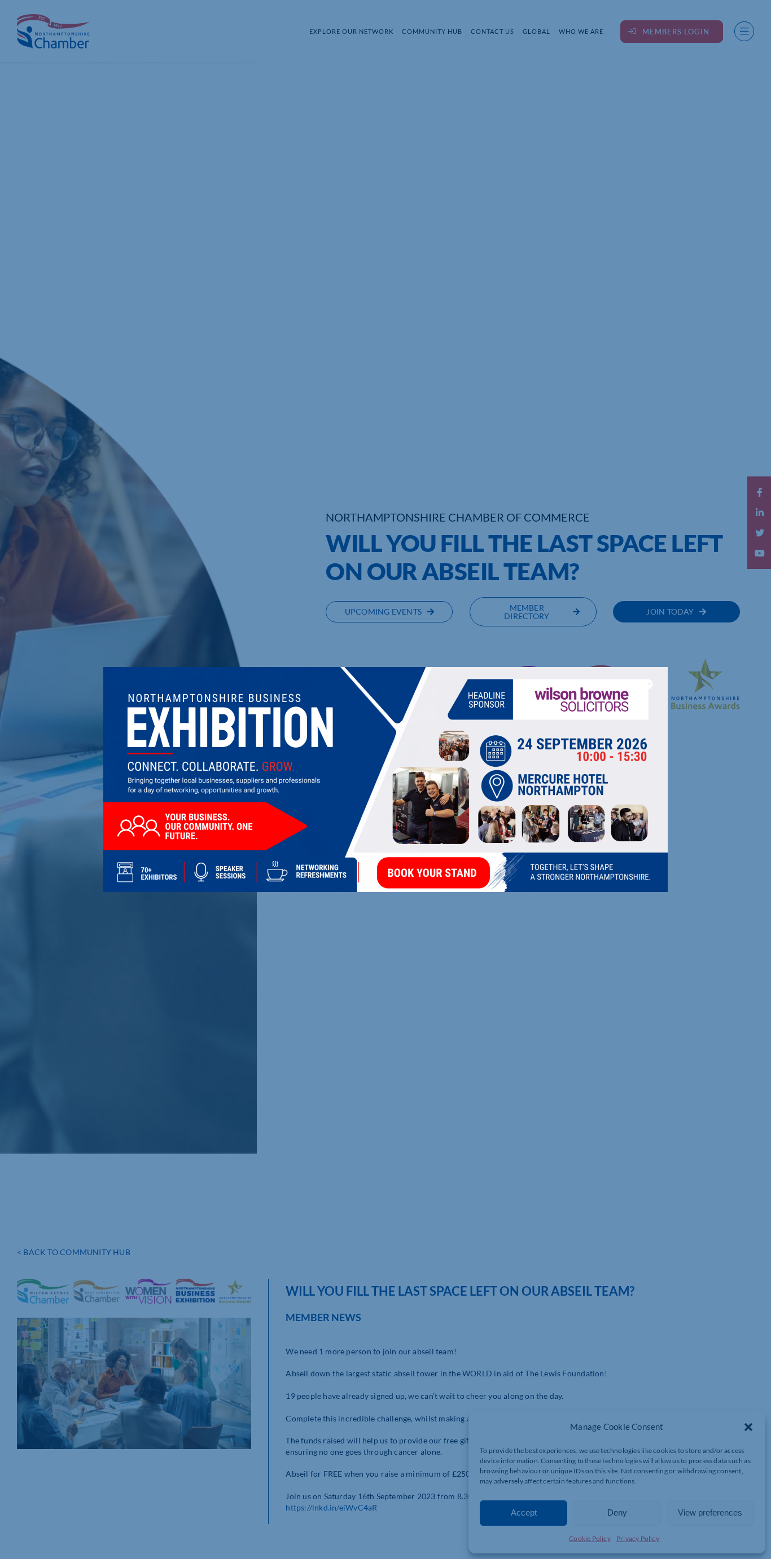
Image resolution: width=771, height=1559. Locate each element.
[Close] (647, 684)
